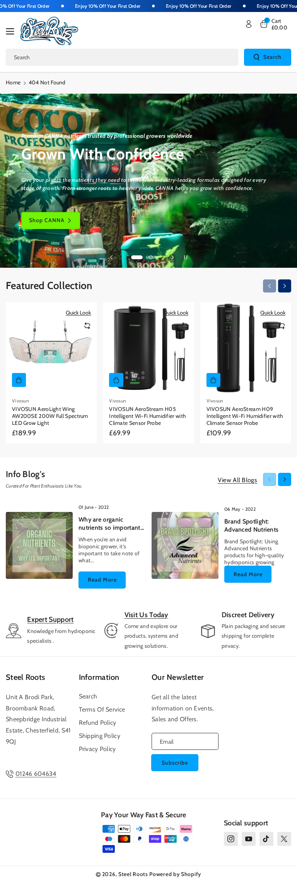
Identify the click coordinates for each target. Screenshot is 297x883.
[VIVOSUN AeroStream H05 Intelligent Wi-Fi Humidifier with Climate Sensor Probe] (148, 348)
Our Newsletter (178, 677)
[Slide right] (284, 286)
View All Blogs (237, 480)
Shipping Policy (100, 735)
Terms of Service (102, 709)
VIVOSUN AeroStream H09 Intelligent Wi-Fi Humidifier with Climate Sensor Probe (245, 416)
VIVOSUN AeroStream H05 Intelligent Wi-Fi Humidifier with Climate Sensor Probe (147, 416)
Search (272, 56)
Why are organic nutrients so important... (111, 523)
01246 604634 (35, 773)
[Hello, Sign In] (248, 24)
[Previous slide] (111, 257)
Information (99, 677)
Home (13, 82)
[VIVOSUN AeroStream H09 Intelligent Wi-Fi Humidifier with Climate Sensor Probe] (246, 348)
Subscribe (175, 762)
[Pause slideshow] (185, 257)
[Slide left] (269, 286)
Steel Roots (25, 677)
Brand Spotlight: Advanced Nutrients (251, 525)
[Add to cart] (19, 380)
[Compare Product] (87, 326)
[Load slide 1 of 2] (137, 257)
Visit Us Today (146, 615)
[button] (12, 31)
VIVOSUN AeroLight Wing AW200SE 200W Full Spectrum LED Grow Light (50, 416)
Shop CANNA (47, 220)
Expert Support (50, 619)
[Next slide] (172, 257)
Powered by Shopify (175, 874)
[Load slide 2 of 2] (151, 257)
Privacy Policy (97, 749)
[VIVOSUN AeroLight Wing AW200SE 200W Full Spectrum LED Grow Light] (51, 348)
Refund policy (97, 722)
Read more (102, 579)
